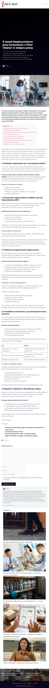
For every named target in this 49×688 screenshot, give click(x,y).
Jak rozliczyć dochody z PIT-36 (14, 431)
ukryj (11, 126)
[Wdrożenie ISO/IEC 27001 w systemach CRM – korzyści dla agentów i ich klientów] (24, 557)
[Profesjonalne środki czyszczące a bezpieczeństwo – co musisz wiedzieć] (24, 588)
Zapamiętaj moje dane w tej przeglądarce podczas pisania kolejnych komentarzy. (22, 478)
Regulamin (29, 683)
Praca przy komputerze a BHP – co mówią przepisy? (20, 433)
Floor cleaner (41, 151)
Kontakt (24, 683)
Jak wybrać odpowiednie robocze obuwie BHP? (18, 542)
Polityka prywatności (16, 683)
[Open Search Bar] (42, 4)
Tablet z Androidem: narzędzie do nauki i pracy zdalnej (21, 436)
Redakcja (35, 683)
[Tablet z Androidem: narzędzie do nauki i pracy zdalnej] (24, 649)
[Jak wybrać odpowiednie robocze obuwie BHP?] (24, 526)
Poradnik (6, 440)
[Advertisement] (24, 18)
